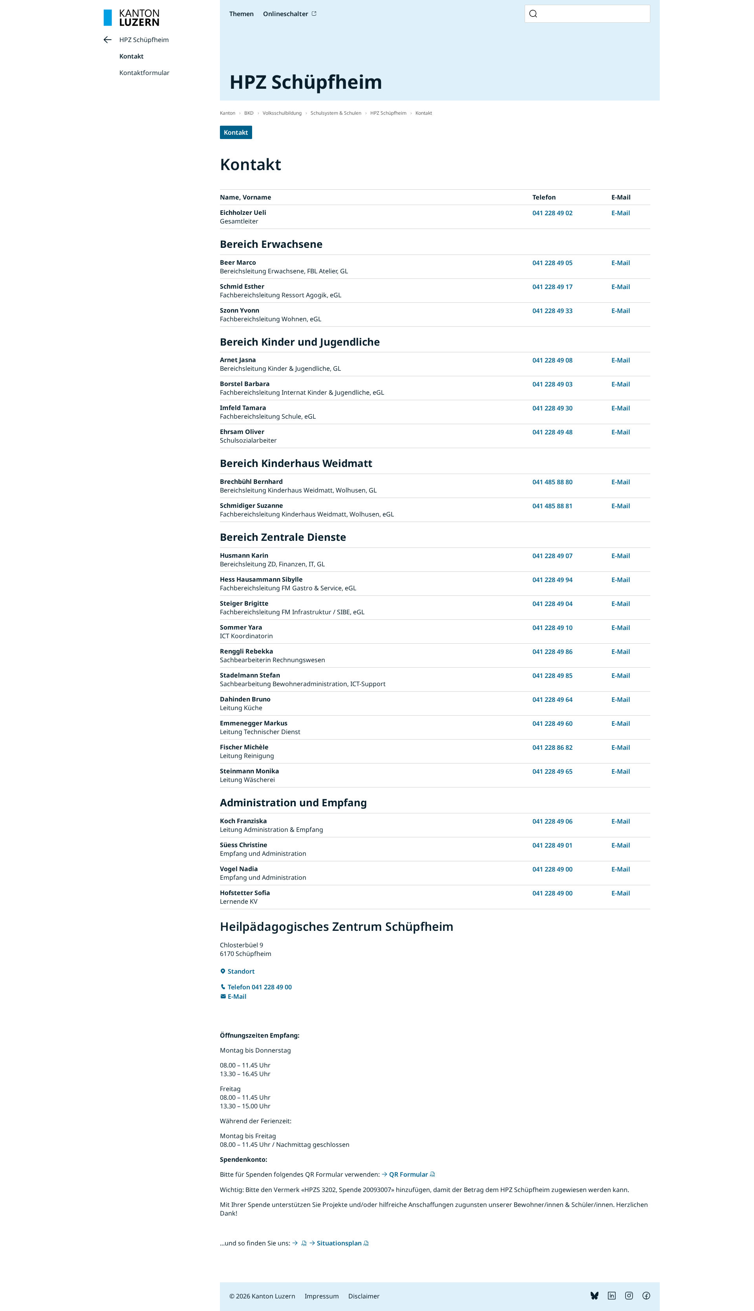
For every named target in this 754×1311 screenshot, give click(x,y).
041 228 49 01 (553, 845)
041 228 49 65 (553, 771)
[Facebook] (646, 1297)
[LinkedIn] (612, 1297)
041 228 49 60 (553, 723)
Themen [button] (241, 13)
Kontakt (131, 56)
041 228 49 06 (553, 821)
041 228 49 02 (553, 213)
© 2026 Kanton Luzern (262, 1296)
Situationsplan (339, 1243)
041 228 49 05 (553, 262)
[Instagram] (629, 1297)
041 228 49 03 (553, 384)
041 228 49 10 (553, 627)
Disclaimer (364, 1296)
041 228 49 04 (553, 603)
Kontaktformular (144, 72)
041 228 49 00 (553, 869)
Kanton (227, 113)
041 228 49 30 (553, 408)
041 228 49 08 (553, 360)
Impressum (322, 1296)
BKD (249, 113)
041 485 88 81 (553, 506)
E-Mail (620, 213)
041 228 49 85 (553, 675)
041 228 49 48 (553, 432)
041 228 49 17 (553, 286)
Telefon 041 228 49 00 (260, 987)
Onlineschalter (285, 13)
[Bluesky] (594, 1297)
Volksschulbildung (282, 113)
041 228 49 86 (553, 651)
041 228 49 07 (553, 555)
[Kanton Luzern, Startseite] (131, 17)
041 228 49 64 (553, 699)
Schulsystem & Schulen (336, 113)
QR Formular (408, 1174)
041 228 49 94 (553, 579)
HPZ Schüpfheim (144, 39)
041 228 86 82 (553, 747)
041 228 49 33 (553, 310)
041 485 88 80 (553, 482)
